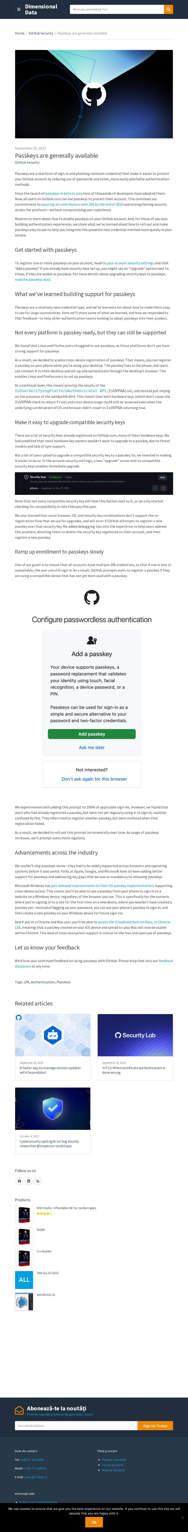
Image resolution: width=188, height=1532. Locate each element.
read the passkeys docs (32, 279)
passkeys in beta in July (63, 193)
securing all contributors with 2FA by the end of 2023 (82, 204)
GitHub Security (41, 33)
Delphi (41, 1230)
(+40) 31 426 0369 (31, 1460)
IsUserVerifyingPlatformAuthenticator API (61, 391)
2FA (26, 982)
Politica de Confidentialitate (38, 1502)
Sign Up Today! (155, 1425)
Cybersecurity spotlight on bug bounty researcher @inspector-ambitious (49, 1143)
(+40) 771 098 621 (35, 1468)
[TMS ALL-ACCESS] (24, 1280)
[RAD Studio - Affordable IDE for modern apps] (24, 1215)
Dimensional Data (41, 9)
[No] (182, 1517)
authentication (43, 982)
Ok (94, 1522)
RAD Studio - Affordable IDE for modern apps (66, 1208)
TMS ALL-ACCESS (48, 1273)
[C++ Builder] (24, 1258)
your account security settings (130, 263)
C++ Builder (44, 1251)
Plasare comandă (114, 1460)
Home (20, 33)
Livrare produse (113, 1465)
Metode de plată (113, 1470)
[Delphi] (24, 1237)
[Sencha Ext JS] (24, 1302)
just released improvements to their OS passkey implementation (102, 885)
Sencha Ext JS (46, 1295)
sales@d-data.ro (35, 1477)
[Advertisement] (94, 1354)
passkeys (64, 982)
